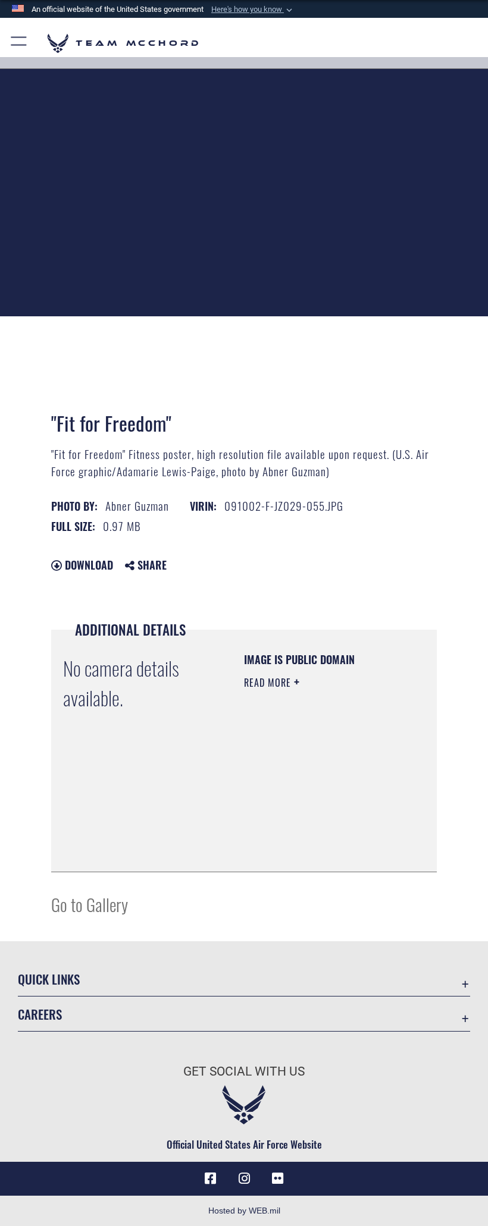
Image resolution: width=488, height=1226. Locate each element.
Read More (269, 682)
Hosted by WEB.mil (244, 1210)
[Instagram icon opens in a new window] (244, 1178)
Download (87, 565)
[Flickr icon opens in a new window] (277, 1178)
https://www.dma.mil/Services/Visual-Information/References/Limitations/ (316, 833)
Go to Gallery (89, 904)
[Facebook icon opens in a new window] (211, 1178)
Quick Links (49, 979)
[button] (253, 9)
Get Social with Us (244, 1071)
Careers (40, 1014)
